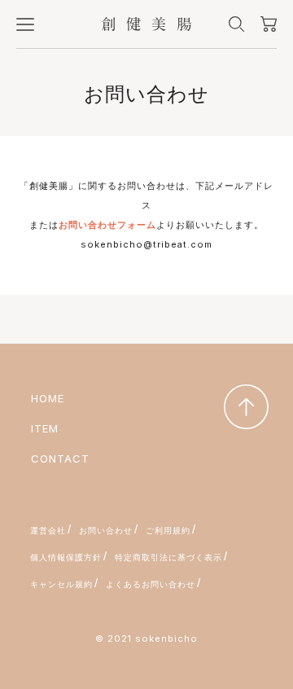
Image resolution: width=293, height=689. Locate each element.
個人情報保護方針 (66, 557)
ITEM (45, 428)
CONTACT (60, 458)
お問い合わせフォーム (107, 224)
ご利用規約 (168, 530)
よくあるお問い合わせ (150, 584)
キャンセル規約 (61, 584)
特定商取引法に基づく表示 (168, 557)
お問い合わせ (106, 530)
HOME (47, 398)
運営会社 (48, 530)
